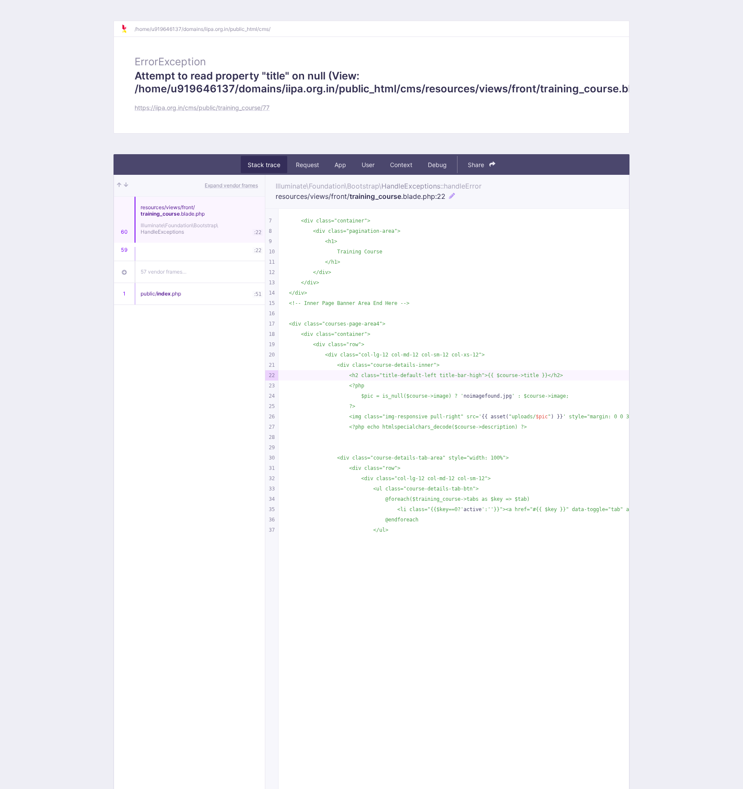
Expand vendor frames (231, 185)
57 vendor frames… (164, 271)
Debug (437, 164)
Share (477, 164)
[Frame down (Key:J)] (126, 185)
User (368, 164)
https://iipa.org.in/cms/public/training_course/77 (202, 107)
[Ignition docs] (128, 28)
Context (401, 164)
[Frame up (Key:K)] (119, 185)
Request (307, 164)
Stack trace (264, 164)
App (340, 164)
